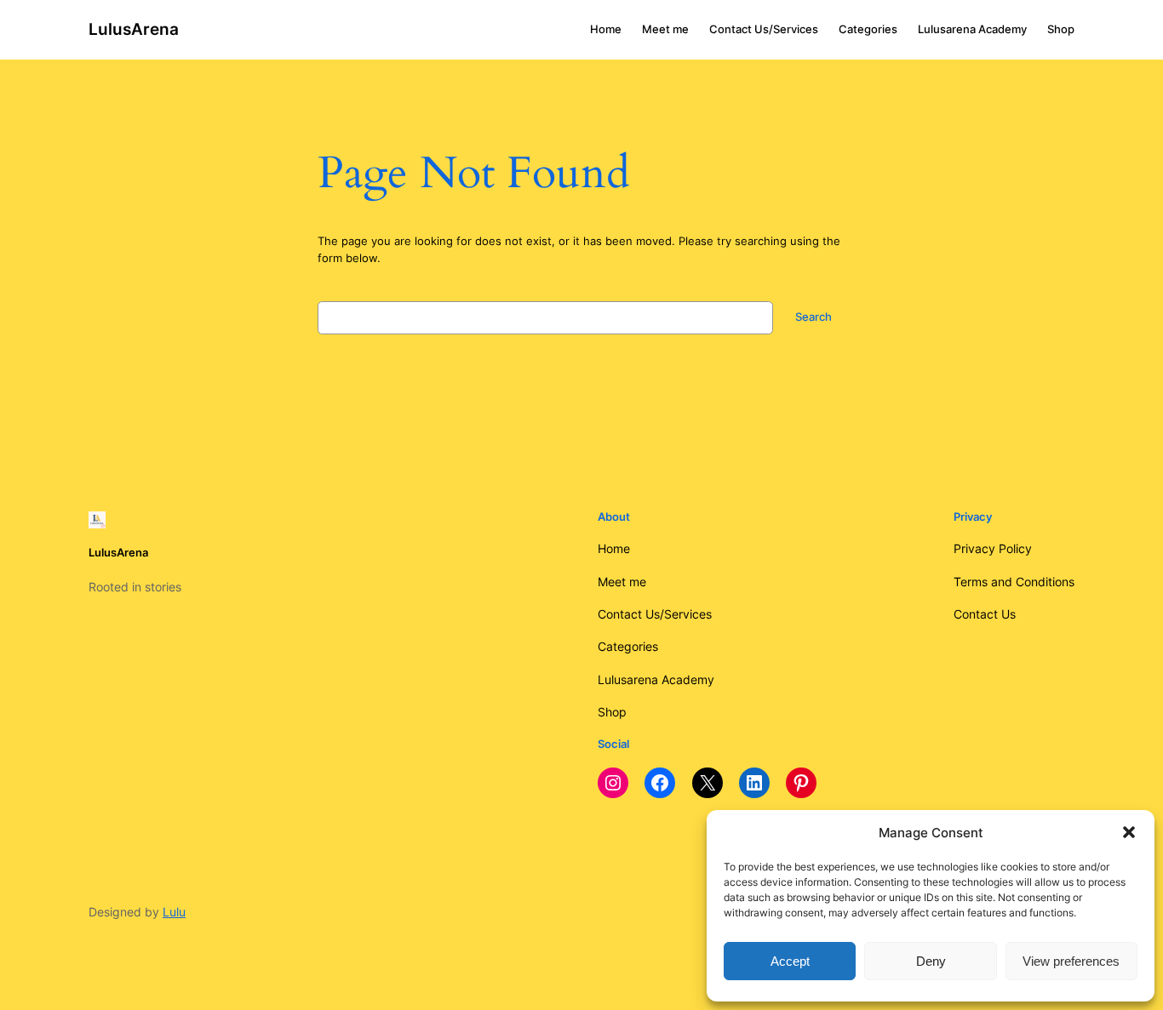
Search (813, 317)
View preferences (1071, 961)
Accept (790, 961)
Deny (931, 961)
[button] (1128, 832)
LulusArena (134, 29)
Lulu (174, 911)
